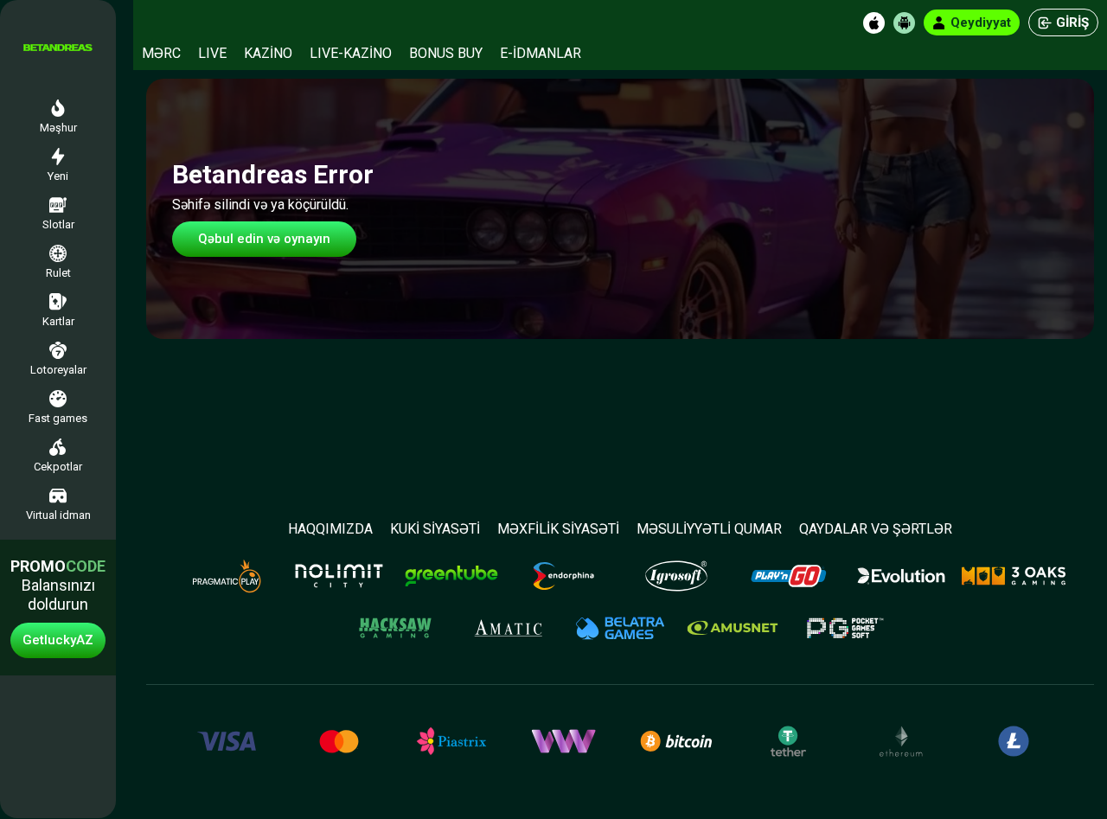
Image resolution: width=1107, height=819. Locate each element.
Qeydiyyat (980, 22)
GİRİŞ (1072, 22)
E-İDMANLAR (540, 53)
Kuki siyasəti (435, 529)
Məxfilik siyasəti (558, 529)
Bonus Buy (446, 53)
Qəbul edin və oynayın (264, 238)
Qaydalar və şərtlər (875, 529)
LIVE (212, 53)
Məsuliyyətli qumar (709, 529)
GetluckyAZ (57, 640)
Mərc (161, 53)
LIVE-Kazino (351, 53)
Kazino (268, 53)
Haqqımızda (330, 529)
